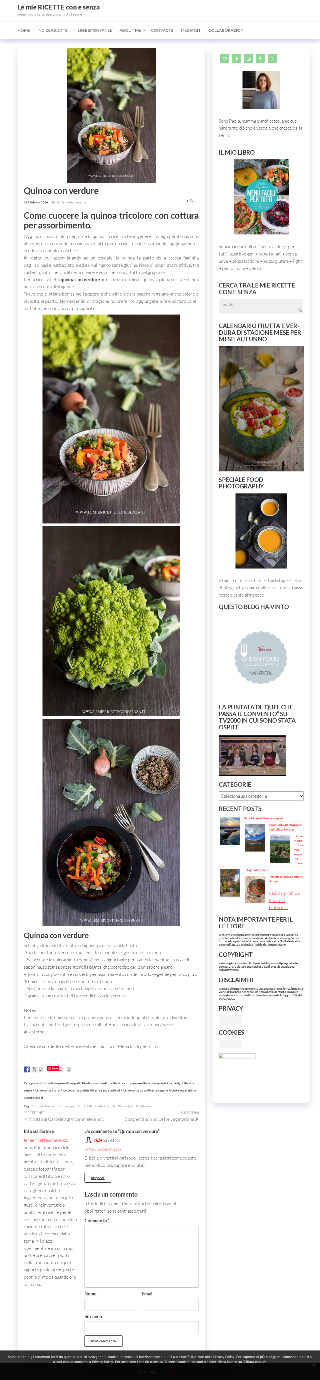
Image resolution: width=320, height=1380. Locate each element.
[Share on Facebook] (27, 1069)
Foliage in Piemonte (256, 870)
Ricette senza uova (133, 1090)
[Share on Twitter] (35, 1069)
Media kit (191, 30)
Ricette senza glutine (75, 1090)
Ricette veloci (33, 1097)
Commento (97, 1220)
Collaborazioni (226, 30)
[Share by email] (70, 1070)
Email (147, 1293)
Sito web (93, 1316)
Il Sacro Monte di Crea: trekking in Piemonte (299, 849)
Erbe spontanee (95, 30)
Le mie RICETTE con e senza (59, 7)
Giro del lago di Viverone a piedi (264, 818)
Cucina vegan (66, 1106)
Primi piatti (73, 1083)
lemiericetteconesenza (71, 202)
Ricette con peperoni (127, 1083)
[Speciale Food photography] (261, 531)
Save (55, 1068)
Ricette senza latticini (105, 1090)
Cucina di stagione (53, 1083)
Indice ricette (53, 30)
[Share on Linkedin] (62, 1070)
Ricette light (175, 1083)
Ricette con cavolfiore (97, 1083)
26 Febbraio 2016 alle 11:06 (102, 1149)
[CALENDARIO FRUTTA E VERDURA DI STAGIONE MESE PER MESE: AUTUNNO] (261, 408)
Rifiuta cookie (151, 1371)
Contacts (162, 30)
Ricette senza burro (46, 1090)
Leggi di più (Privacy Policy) (200, 1371)
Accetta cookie (112, 1371)
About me (130, 30)
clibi (97, 1140)
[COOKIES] (230, 1043)
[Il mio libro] (261, 196)
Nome (90, 1293)
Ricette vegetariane (182, 1090)
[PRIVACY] (230, 1019)
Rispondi (97, 1178)
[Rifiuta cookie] (313, 1365)
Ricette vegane (157, 1090)
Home (24, 30)
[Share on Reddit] (42, 1070)
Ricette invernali (154, 1083)
